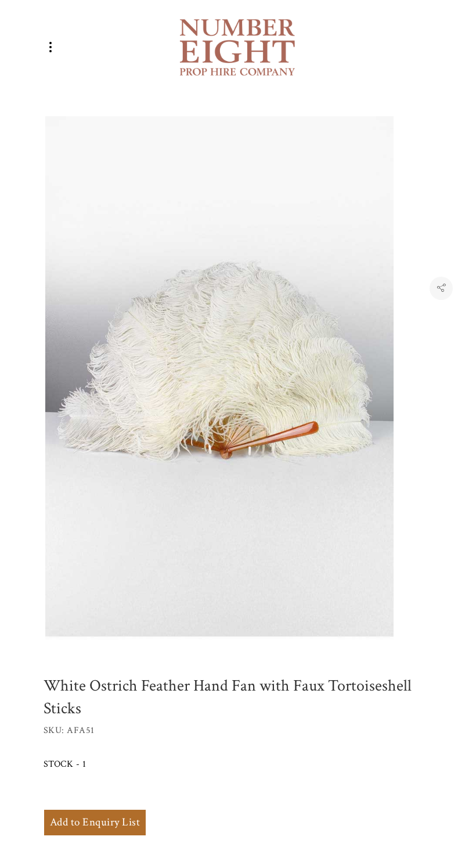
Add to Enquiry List (95, 822)
